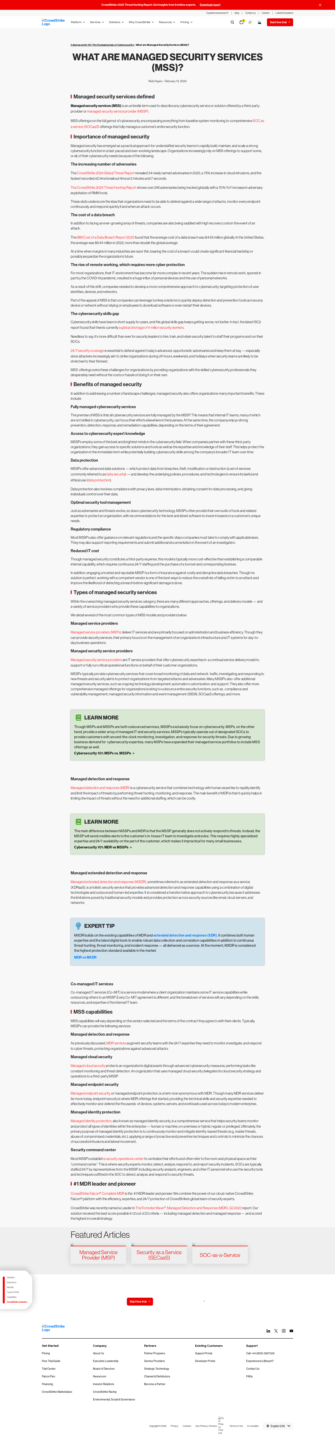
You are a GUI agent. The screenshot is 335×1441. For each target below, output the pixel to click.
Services (95, 22)
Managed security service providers (96, 660)
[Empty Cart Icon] (259, 22)
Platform (76, 22)
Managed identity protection (91, 1121)
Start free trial (138, 1301)
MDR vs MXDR (85, 957)
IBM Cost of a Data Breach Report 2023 (105, 237)
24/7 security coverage (87, 351)
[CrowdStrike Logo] (53, 22)
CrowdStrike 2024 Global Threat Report (106, 173)
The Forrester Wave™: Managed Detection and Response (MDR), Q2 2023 (188, 1208)
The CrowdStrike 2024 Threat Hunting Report (104, 187)
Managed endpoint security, (91, 1093)
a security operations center (124, 1159)
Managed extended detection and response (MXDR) (108, 882)
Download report (210, 4)
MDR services (116, 1043)
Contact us (166, 1301)
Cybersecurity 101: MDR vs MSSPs (101, 847)
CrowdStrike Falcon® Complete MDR (98, 1193)
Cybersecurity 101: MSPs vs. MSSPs (103, 753)
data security (115, 474)
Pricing (184, 22)
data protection (99, 480)
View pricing (194, 1301)
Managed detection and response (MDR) (100, 788)
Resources (165, 22)
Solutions (114, 22)
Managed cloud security (88, 1066)
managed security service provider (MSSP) (118, 111)
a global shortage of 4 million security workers (151, 327)
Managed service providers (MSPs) (96, 632)
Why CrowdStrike (139, 22)
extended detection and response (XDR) (185, 935)
